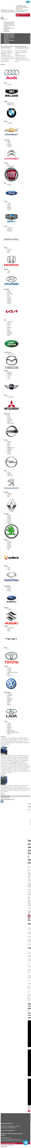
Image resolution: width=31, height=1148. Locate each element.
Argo (8, 567)
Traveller (9, 493)
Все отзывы (4, 797)
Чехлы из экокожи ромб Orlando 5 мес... (28, 1127)
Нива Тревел (10, 730)
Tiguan (9, 704)
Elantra (9, 292)
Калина (9, 727)
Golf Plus (9, 698)
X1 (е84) (9, 123)
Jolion (8, 250)
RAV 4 (9, 675)
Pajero (9, 421)
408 (8, 496)
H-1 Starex (10, 293)
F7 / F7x (9, 249)
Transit (9, 209)
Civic (8, 270)
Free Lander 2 (11, 353)
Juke (8, 443)
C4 (8, 164)
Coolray (9, 229)
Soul (8, 335)
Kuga (8, 206)
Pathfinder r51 (11, 447)
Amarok (9, 693)
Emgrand (9, 230)
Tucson (9, 303)
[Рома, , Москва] (4, 784)
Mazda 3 (9, 372)
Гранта (9, 724)
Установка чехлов (9, 23)
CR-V (8, 272)
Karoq (9, 544)
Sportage (9, 332)
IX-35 (8, 297)
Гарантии (6, 26)
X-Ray (9, 733)
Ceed (8, 323)
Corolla (9, 670)
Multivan (9, 700)
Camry (9, 669)
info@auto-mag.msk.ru (7, 1123)
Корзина (3, 1146)
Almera (9, 441)
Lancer (9, 418)
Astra (8, 472)
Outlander (9, 420)
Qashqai (9, 449)
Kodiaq (9, 543)
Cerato (9, 324)
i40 (8, 295)
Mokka (9, 473)
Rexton (9, 590)
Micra (8, 444)
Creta (8, 290)
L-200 (8, 417)
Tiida (8, 452)
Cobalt (9, 141)
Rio (8, 329)
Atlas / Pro (10, 227)
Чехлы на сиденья (9, 22)
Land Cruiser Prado (12, 672)
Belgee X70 (10, 104)
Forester (9, 609)
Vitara (8, 630)
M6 (8, 252)
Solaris (9, 300)
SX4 (8, 629)
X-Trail (9, 453)
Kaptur (9, 520)
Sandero (9, 523)
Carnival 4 (10, 321)
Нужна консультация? (7, 1145)
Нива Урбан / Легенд (13, 732)
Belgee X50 (10, 103)
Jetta (8, 696)
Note (8, 446)
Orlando (9, 146)
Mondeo (9, 207)
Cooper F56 (10, 396)
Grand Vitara (10, 627)
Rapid (8, 547)
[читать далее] (13, 761)
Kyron (9, 589)
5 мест (29, 808)
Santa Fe (9, 298)
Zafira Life (10, 475)
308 (8, 495)
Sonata (9, 301)
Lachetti (9, 144)
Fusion (9, 204)
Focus (8, 203)
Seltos (8, 330)
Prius (8, 673)
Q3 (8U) (9, 84)
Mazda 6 (9, 373)
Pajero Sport (10, 423)
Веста (8, 723)
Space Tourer (10, 166)
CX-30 (9, 375)
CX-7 (8, 378)
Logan (9, 521)
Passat (8, 701)
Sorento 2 (9, 333)
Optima (9, 327)
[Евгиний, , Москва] (4, 754)
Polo (8, 703)
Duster (9, 516)
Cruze (8, 143)
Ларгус (9, 729)
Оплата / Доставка (9, 25)
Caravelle (9, 695)
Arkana (9, 515)
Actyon (9, 587)
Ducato (9, 184)
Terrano (9, 450)
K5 (8, 326)
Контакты (7, 31)
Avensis (9, 667)
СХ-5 (8, 376)
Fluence (9, 518)
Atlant (8, 569)
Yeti (8, 549)
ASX (8, 415)
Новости (6, 29)
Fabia (8, 541)
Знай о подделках (9, 28)
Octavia (9, 546)
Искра (9, 726)
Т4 (8, 649)
